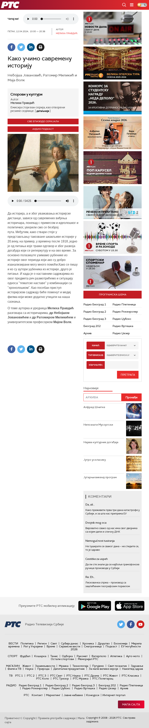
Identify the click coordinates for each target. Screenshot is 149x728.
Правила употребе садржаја (56, 718)
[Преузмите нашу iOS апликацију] (129, 606)
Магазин (13, 666)
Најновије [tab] (91, 388)
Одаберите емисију (118, 355)
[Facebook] (11, 47)
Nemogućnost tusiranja (100, 540)
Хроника (88, 643)
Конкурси (92, 695)
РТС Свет (56, 675)
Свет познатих (117, 666)
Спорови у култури (26, 94)
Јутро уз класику (94, 459)
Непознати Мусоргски (98, 424)
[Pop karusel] (112, 167)
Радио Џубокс (122, 319)
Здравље (137, 666)
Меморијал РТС (88, 659)
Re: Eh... (90, 577)
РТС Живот (110, 675)
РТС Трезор (61, 678)
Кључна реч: (96, 365)
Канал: (95, 345)
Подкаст (111, 646)
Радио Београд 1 (94, 304)
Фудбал (25, 656)
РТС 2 (31, 675)
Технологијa (80, 666)
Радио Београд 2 (94, 311)
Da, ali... (90, 504)
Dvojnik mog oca (96, 522)
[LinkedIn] (31, 47)
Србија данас (69, 643)
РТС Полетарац (102, 678)
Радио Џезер (121, 333)
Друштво (104, 643)
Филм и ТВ (14, 669)
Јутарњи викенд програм (100, 477)
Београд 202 (92, 326)
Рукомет (82, 656)
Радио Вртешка (123, 326)
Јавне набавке (73, 695)
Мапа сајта (131, 704)
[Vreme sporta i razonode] (112, 237)
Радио (11, 685)
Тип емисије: (95, 355)
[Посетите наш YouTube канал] (140, 624)
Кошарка (40, 656)
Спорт (12, 656)
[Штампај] (40, 47)
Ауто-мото (133, 656)
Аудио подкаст (43, 129)
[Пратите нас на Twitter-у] (121, 624)
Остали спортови (62, 659)
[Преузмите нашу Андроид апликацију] (94, 606)
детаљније (42, 111)
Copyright (29, 718)
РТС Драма (91, 675)
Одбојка (67, 656)
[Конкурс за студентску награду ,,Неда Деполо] (112, 97)
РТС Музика (80, 678)
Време (51, 646)
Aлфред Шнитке (94, 407)
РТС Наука (73, 675)
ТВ (11, 675)
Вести (13, 643)
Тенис (54, 656)
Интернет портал (113, 695)
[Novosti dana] (112, 28)
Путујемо (98, 666)
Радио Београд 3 (94, 319)
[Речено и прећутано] (112, 202)
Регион (42, 643)
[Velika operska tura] (112, 63)
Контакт (37, 695)
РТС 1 (19, 675)
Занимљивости (45, 666)
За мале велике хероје (103, 669)
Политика (27, 643)
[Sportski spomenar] (112, 272)
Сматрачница (93, 646)
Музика (63, 666)
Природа (43, 669)
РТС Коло (42, 678)
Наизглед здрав (132, 669)
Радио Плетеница (124, 304)
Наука (29, 669)
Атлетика (116, 656)
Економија (120, 643)
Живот (26, 666)
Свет (54, 643)
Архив (87, 333)
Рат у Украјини (33, 646)
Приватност (13, 718)
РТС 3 (42, 675)
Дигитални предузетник (69, 669)
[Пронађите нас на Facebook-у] (131, 624)
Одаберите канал (116, 345)
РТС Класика (130, 675)
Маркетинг (53, 695)
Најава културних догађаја (100, 442)
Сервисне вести (69, 646)
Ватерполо (99, 656)
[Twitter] (21, 47)
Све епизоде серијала (43, 121)
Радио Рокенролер (125, 311)
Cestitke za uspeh (96, 559)
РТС (26, 695)
